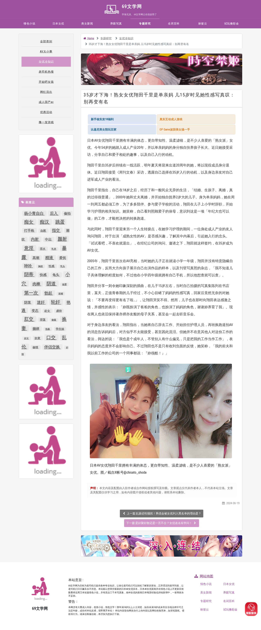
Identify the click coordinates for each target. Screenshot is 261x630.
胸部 (40, 266)
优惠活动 (46, 112)
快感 (43, 275)
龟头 (56, 275)
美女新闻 (87, 23)
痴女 (29, 222)
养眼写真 (116, 23)
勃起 (48, 293)
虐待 (59, 311)
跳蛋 (60, 222)
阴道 (52, 283)
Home (90, 38)
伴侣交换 (52, 347)
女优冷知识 (126, 38)
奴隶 (38, 338)
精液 (49, 257)
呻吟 (28, 266)
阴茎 (28, 302)
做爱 (64, 284)
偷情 (35, 347)
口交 (51, 337)
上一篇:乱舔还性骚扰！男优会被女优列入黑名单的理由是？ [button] (164, 513)
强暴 (47, 329)
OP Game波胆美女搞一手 (175, 129)
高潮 (36, 258)
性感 (52, 266)
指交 (56, 230)
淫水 (43, 248)
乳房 (54, 249)
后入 (54, 213)
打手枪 (29, 230)
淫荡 (43, 319)
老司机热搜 (46, 71)
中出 (48, 239)
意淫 (29, 248)
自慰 (43, 230)
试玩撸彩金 (231, 23)
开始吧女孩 (46, 81)
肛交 (29, 319)
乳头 (62, 266)
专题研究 (145, 23)
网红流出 (46, 92)
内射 (35, 239)
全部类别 (46, 41)
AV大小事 (46, 51)
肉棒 (36, 284)
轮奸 (56, 302)
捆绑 (36, 329)
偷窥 (54, 320)
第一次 (31, 293)
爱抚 (62, 258)
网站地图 (206, 576)
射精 (60, 293)
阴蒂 (29, 274)
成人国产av (46, 102)
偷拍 (67, 213)
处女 (47, 311)
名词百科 (174, 23)
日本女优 (58, 23)
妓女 (26, 338)
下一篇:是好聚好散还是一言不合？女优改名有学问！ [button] (159, 523)
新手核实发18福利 (102, 119)
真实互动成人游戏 (171, 119)
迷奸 (41, 302)
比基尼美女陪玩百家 (103, 129)
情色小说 (29, 23)
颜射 (62, 239)
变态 (35, 311)
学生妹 (60, 329)
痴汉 (45, 222)
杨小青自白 (34, 213)
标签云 (202, 23)
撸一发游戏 (46, 122)
